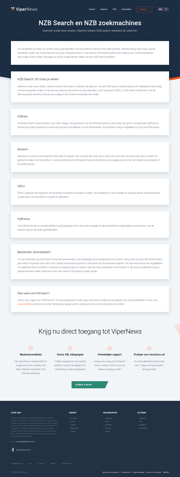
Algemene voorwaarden (110, 472)
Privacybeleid (126, 472)
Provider (74, 418)
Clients (73, 431)
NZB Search (66, 463)
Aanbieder (109, 418)
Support (104, 9)
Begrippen (75, 428)
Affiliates (166, 472)
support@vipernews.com (25, 442)
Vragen (73, 425)
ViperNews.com (17, 463)
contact (48, 434)
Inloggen (143, 9)
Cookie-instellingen (138, 472)
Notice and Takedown (153, 472)
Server (107, 431)
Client (107, 421)
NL (31, 463)
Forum (73, 421)
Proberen (108, 425)
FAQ (114, 9)
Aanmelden (126, 9)
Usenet (92, 9)
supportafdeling (25, 304)
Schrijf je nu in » (84, 385)
